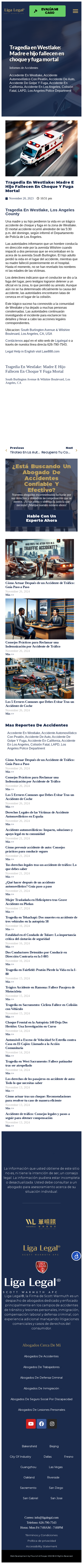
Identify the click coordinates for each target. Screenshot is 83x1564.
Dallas (48, 1456)
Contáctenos (14, 340)
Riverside (53, 1477)
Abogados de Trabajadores (41, 1367)
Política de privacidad (41, 1540)
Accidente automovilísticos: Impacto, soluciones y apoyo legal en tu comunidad (39, 832)
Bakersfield (29, 1446)
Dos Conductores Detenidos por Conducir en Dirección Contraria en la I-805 (36, 954)
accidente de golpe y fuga (28, 83)
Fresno (68, 1456)
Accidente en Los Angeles (42, 86)
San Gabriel (30, 1498)
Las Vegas (56, 1467)
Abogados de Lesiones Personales (41, 1410)
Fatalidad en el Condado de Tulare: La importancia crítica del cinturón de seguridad (40, 937)
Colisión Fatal (40, 744)
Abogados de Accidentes (41, 1356)
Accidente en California (44, 740)
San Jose (57, 1498)
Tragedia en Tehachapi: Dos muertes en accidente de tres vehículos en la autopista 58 (41, 919)
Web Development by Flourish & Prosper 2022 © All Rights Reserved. (41, 1556)
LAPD (22, 90)
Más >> (9, 594)
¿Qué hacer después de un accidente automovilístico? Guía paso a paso (30, 884)
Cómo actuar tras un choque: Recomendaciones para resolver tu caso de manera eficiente (38, 1098)
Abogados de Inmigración (41, 1388)
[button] (75, 11)
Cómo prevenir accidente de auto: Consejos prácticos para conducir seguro (35, 849)
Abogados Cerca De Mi (41, 1345)
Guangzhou (28, 1467)
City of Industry (20, 1456)
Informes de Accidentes (23, 67)
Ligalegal (61, 340)
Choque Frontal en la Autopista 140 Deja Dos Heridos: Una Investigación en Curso (36, 1024)
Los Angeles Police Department (49, 90)
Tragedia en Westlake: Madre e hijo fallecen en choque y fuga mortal (35, 368)
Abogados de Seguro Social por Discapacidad (41, 1399)
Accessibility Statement (41, 1546)
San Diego (56, 1488)
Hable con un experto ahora (41, 518)
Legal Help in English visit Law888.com (32, 351)
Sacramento (28, 1488)
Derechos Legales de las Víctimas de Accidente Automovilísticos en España (37, 814)
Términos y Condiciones (41, 1535)
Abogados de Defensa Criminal (41, 1377)
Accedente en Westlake (25, 75)
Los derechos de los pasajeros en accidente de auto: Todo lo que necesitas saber (40, 1081)
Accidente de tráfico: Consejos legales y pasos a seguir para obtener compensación (37, 1116)
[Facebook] (41, 1424)
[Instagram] (52, 1424)
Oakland (29, 1477)
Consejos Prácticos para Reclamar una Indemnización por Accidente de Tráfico (32, 644)
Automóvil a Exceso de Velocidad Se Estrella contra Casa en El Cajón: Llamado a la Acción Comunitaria (40, 1044)
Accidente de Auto (61, 79)
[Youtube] (31, 1424)
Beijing (54, 1446)
